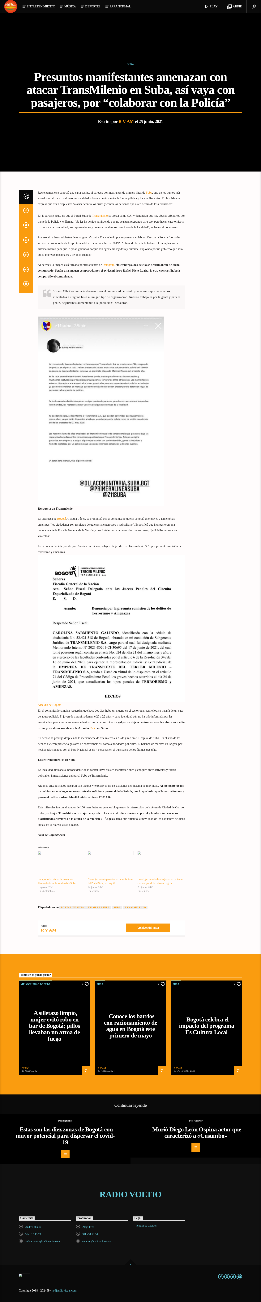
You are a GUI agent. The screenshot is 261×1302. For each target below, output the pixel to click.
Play (213, 6)
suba (117, 907)
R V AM (126, 121)
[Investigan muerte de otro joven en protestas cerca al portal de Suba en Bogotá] (161, 864)
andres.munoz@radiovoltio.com (42, 1241)
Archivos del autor (148, 927)
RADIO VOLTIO (130, 1194)
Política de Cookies (146, 1225)
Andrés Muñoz (33, 1227)
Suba (130, 64)
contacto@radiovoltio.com (96, 1241)
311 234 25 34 (90, 1234)
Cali (92, 728)
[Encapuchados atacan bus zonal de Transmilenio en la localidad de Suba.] (61, 864)
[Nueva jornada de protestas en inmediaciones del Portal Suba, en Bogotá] (111, 864)
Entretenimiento (41, 6)
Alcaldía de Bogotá (49, 704)
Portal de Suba (72, 907)
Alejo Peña (88, 1227)
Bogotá (61, 518)
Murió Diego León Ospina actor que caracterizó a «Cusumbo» (196, 1132)
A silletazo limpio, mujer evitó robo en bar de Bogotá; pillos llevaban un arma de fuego (54, 1025)
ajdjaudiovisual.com (64, 1290)
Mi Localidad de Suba (35, 984)
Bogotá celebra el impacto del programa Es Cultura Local (206, 1026)
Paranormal (120, 6)
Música (70, 6)
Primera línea (99, 907)
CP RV (25, 1068)
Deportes (92, 6)
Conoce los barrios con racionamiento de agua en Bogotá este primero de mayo (130, 1026)
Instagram (108, 264)
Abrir (237, 6)
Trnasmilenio (135, 907)
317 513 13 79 (33, 1234)
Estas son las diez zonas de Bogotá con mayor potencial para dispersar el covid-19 (65, 1136)
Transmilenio (100, 215)
